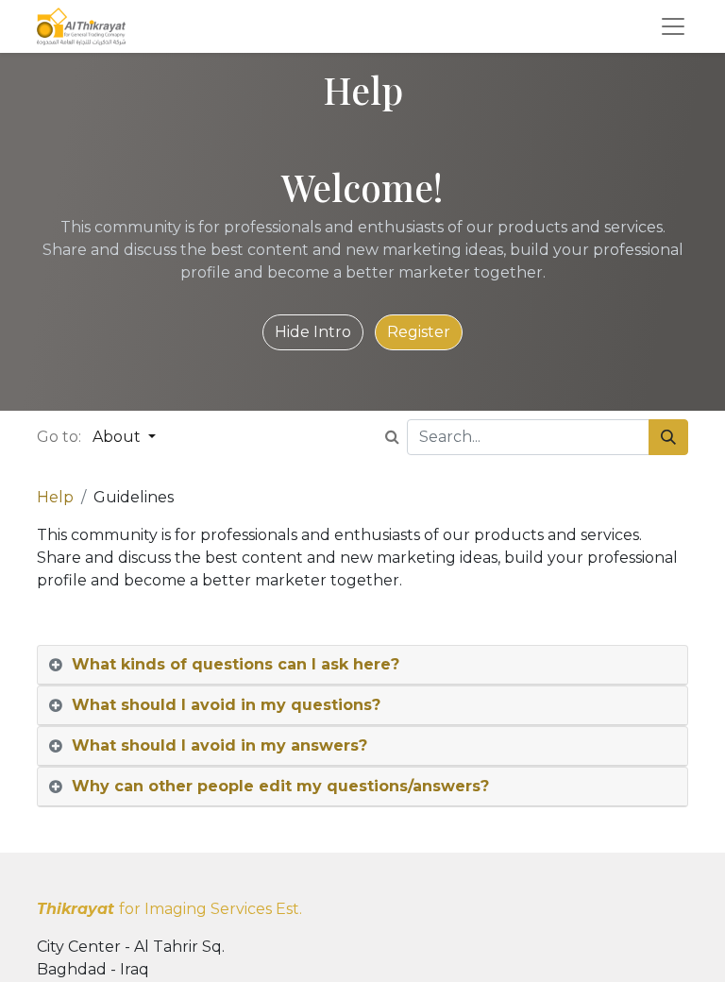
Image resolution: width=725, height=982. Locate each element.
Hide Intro (313, 332)
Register (418, 332)
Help (55, 497)
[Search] (668, 437)
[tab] (362, 665)
